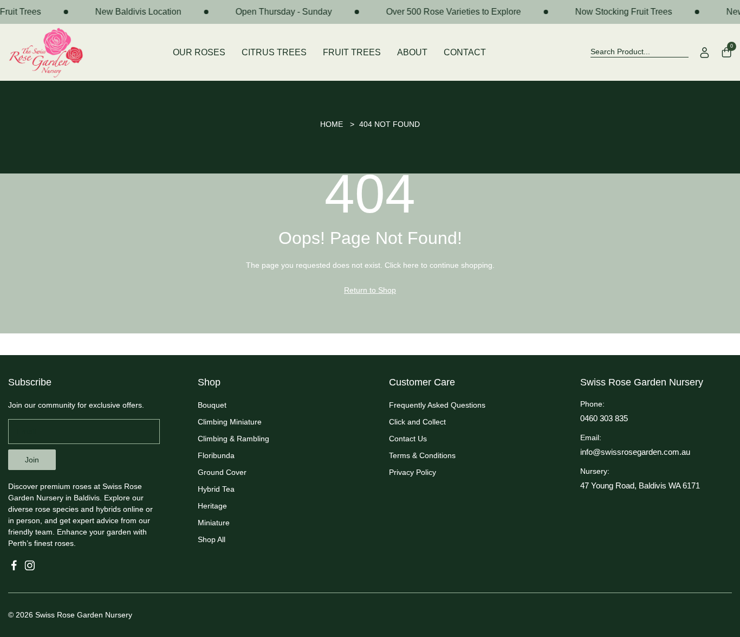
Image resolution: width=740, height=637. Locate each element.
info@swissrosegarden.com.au (635, 451)
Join (32, 459)
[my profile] (704, 52)
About (412, 52)
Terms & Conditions (422, 455)
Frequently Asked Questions (437, 405)
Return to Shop (370, 290)
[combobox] (639, 52)
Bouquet (212, 405)
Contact (465, 52)
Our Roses (199, 52)
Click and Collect (417, 421)
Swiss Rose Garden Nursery (83, 614)
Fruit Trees (352, 52)
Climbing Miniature (230, 421)
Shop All (211, 539)
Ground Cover (222, 472)
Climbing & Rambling (233, 438)
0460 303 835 (604, 418)
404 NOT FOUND (389, 124)
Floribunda (216, 455)
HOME (331, 124)
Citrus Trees (274, 52)
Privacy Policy (412, 472)
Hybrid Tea (216, 489)
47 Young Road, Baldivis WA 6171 (640, 485)
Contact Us (408, 438)
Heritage (212, 505)
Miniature (214, 522)
